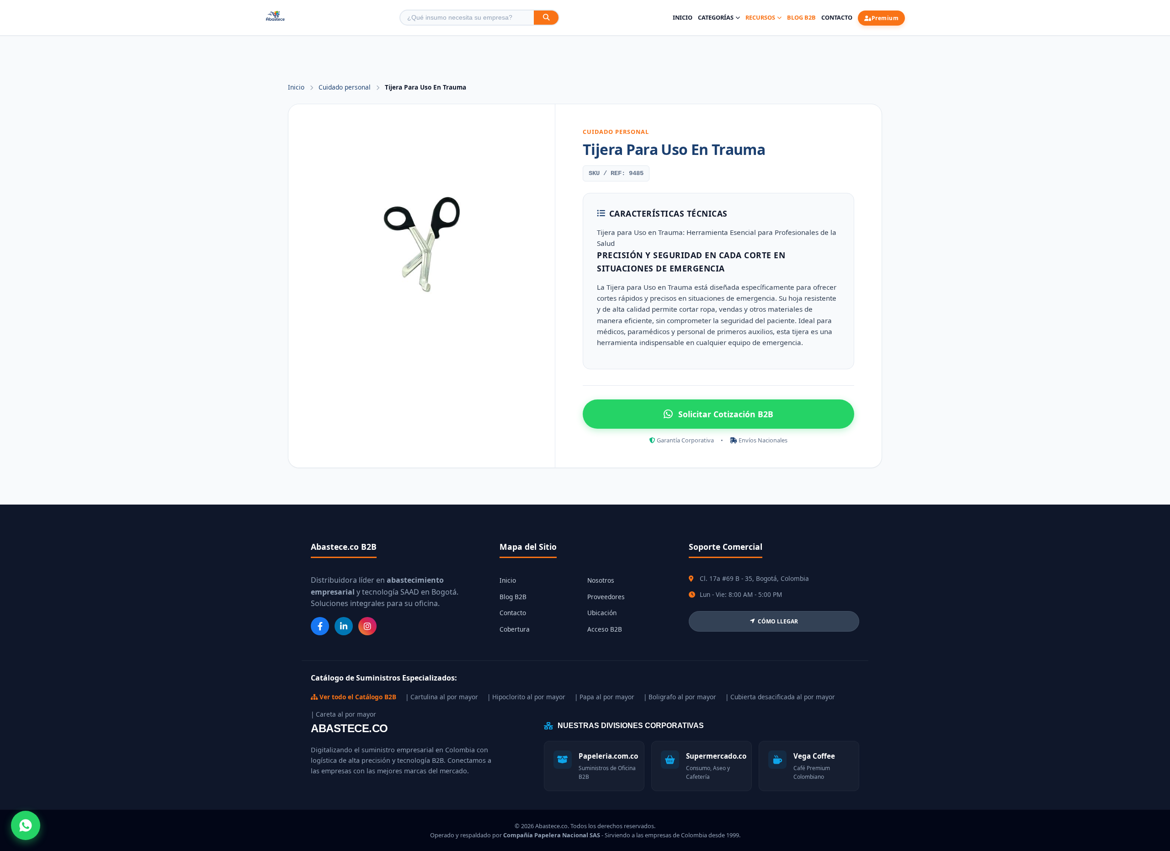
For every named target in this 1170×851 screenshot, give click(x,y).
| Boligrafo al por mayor (680, 696)
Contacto (836, 17)
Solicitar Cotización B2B (725, 414)
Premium (885, 18)
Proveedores (606, 596)
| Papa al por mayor (604, 696)
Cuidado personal (345, 87)
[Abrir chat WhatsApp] (25, 825)
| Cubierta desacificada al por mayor (780, 696)
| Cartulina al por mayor (441, 696)
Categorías (716, 17)
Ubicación (602, 612)
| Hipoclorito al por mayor (526, 696)
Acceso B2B (604, 629)
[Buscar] (546, 18)
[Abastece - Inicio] (275, 17)
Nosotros (600, 580)
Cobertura (515, 629)
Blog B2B (801, 17)
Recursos (760, 17)
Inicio (682, 17)
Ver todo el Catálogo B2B (357, 696)
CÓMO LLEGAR (778, 621)
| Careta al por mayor (343, 714)
